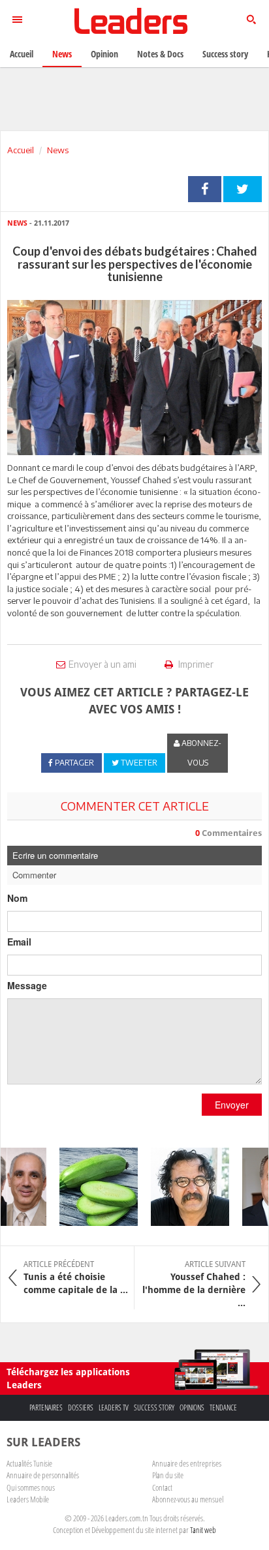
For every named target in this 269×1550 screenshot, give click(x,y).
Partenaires (46, 1407)
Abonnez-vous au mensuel (187, 1499)
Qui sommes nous (31, 1487)
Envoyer (232, 1104)
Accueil (20, 150)
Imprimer (195, 664)
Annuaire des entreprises (186, 1463)
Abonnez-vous (200, 753)
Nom (17, 897)
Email (19, 941)
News (58, 150)
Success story (154, 1407)
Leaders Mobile (28, 1499)
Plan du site (167, 1475)
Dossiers (80, 1407)
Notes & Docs (160, 54)
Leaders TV (114, 1407)
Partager (204, 189)
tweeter (242, 189)
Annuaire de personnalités (43, 1475)
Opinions (192, 1407)
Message (27, 985)
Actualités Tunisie (29, 1463)
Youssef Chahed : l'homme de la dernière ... (193, 1284)
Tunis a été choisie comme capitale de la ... (76, 1277)
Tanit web (203, 1530)
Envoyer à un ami (102, 664)
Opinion (104, 54)
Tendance (223, 1407)
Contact (162, 1487)
